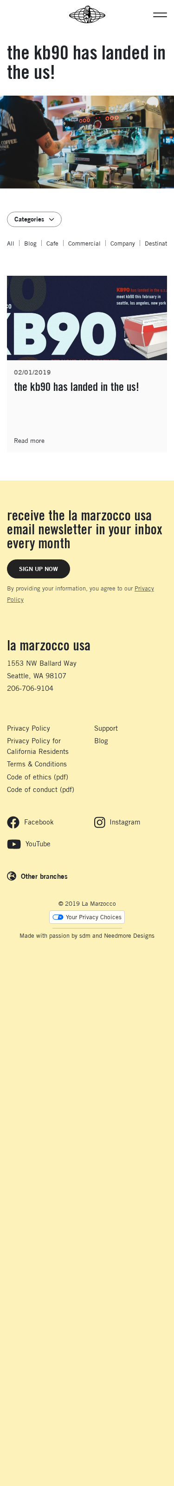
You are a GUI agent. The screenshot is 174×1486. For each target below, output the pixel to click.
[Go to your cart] (11, 14)
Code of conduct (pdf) (40, 789)
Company (122, 243)
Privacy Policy (28, 728)
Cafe (52, 243)
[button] (160, 14)
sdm (84, 935)
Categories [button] (29, 219)
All (10, 243)
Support (106, 728)
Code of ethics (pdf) (37, 777)
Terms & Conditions (37, 764)
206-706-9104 (30, 688)
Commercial (84, 243)
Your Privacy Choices (94, 917)
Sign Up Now (38, 568)
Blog (30, 243)
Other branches (44, 876)
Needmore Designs (129, 935)
